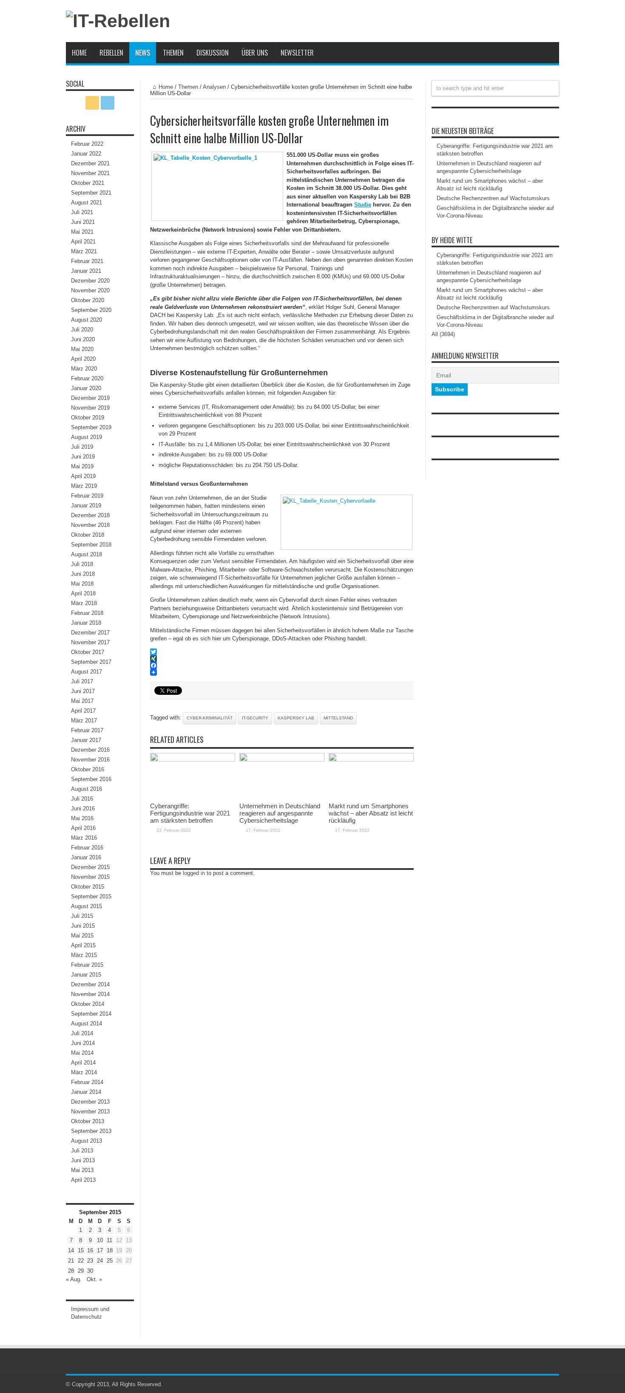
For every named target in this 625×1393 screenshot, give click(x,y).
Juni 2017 (83, 691)
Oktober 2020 (87, 300)
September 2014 (91, 1014)
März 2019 (84, 486)
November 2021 (90, 173)
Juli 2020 (82, 329)
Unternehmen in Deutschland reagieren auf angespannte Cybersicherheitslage (279, 813)
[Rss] (92, 103)
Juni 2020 (83, 339)
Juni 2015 (83, 926)
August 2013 (86, 1141)
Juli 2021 (82, 212)
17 (100, 1250)
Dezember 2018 (90, 515)
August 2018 (86, 554)
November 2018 (90, 525)
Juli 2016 (82, 799)
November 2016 (90, 759)
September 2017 (91, 662)
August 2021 (86, 202)
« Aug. (74, 1279)
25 (110, 1260)
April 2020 (83, 359)
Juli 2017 (82, 681)
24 (100, 1260)
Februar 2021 (87, 261)
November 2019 (90, 408)
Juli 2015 (82, 916)
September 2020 (91, 310)
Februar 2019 (87, 496)
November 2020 (90, 290)
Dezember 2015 (90, 867)
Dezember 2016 (90, 750)
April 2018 (83, 593)
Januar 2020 (86, 388)
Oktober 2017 (87, 652)
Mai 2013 (82, 1170)
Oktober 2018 (87, 535)
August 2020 (86, 320)
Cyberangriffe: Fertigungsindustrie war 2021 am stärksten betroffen (190, 813)
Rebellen (111, 53)
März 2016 (84, 838)
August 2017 (86, 671)
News (142, 53)
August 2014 (86, 1023)
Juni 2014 (83, 1043)
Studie (362, 204)
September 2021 (91, 193)
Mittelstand (338, 718)
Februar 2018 (87, 613)
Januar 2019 (86, 505)
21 (71, 1260)
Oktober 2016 (87, 769)
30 (90, 1271)
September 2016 (91, 779)
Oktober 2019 (87, 417)
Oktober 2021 (87, 183)
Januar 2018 (86, 623)
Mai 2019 (82, 466)
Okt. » (94, 1279)
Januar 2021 (86, 271)
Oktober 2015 (87, 886)
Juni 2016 (83, 808)
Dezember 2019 (90, 398)
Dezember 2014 (90, 984)
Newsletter (297, 53)
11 (109, 1240)
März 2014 (84, 1072)
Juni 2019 (83, 456)
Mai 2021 (82, 232)
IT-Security (255, 718)
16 (90, 1250)
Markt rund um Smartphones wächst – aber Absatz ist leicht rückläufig (371, 813)
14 (71, 1250)
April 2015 (83, 945)
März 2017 (84, 720)
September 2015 (91, 896)
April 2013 (83, 1180)
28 (71, 1271)
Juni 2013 (83, 1160)
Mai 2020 (82, 349)
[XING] (282, 658)
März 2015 (84, 955)
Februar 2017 (87, 730)
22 (81, 1260)
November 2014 (90, 994)
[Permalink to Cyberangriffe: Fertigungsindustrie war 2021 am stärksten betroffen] (192, 759)
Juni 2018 (83, 574)
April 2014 (83, 1062)
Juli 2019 (82, 447)
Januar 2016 (86, 857)
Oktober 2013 (87, 1121)
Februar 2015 (87, 965)
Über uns (254, 53)
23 (90, 1260)
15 (81, 1250)
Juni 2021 (83, 222)
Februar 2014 (87, 1082)
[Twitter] (282, 651)
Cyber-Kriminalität (210, 718)
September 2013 (91, 1131)
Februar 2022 (87, 144)
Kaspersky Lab (296, 718)
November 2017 (90, 642)
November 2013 (90, 1111)
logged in (194, 873)
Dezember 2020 (90, 280)
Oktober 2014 (87, 1004)
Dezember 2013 (90, 1102)
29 (81, 1271)
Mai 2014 (82, 1053)
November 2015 (90, 877)
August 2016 (86, 789)
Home (79, 53)
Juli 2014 (82, 1033)
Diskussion (212, 53)
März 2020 (84, 368)
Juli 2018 (82, 564)
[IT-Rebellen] (118, 21)
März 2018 (84, 603)
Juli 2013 (82, 1150)
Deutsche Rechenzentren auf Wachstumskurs (493, 198)
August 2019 (86, 437)
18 (110, 1250)
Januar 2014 (86, 1092)
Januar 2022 (86, 153)
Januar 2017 (86, 740)
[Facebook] (282, 665)
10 (100, 1240)
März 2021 (84, 251)
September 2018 (91, 544)
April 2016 (83, 828)
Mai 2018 (82, 583)
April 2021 (83, 241)
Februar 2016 (87, 847)
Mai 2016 (82, 818)
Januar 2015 (86, 974)
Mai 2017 (82, 701)
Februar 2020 (87, 378)
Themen (173, 53)
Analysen (214, 87)
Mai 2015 (82, 935)
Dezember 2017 (90, 632)
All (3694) (443, 334)
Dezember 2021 (90, 163)
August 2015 (86, 906)
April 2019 (83, 476)
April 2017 (83, 711)
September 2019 (91, 427)
